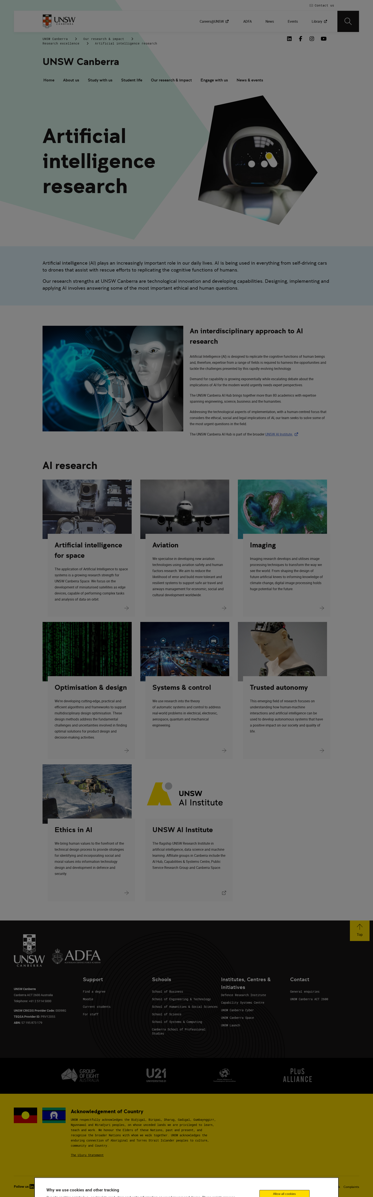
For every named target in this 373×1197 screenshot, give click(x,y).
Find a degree (94, 991)
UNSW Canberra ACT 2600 (309, 999)
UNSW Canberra (55, 39)
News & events (250, 80)
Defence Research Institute (243, 995)
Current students (97, 1007)
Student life (131, 80)
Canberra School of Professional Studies (178, 1031)
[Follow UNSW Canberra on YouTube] (323, 38)
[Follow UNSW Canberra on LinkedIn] (289, 38)
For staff (90, 1014)
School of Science (166, 1014)
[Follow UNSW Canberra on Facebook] (300, 38)
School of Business (167, 991)
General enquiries (304, 991)
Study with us (100, 80)
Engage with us (214, 80)
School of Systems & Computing (177, 1022)
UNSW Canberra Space (237, 1018)
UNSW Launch (230, 1025)
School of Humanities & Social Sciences (185, 1007)
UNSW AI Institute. (282, 434)
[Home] (59, 21)
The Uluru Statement (87, 1155)
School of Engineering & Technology (181, 999)
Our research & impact (103, 39)
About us (71, 80)
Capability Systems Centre (242, 1002)
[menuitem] (214, 21)
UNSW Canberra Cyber (237, 1010)
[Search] (348, 21)
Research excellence (61, 43)
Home (48, 80)
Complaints (351, 1187)
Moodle (88, 999)
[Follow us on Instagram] (312, 38)
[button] (360, 930)
